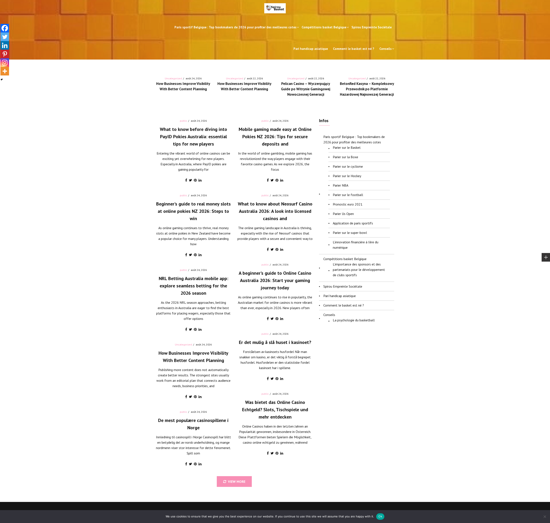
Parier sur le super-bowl (350, 232)
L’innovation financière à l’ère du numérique (355, 245)
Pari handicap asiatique (310, 49)
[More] (4, 71)
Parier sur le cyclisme (348, 166)
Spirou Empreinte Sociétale (371, 27)
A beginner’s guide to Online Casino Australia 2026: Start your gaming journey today (275, 280)
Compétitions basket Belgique (324, 27)
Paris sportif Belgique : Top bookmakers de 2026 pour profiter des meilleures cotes (235, 27)
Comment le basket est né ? (353, 49)
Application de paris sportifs (353, 223)
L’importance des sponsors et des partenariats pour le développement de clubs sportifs (359, 269)
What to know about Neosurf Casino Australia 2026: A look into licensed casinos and (275, 211)
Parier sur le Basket (347, 147)
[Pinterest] (4, 54)
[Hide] (1, 79)
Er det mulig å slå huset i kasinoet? (275, 342)
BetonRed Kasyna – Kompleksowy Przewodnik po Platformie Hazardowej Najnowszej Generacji (367, 89)
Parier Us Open (343, 214)
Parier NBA (340, 185)
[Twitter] (4, 36)
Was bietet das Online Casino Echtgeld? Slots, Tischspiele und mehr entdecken (275, 409)
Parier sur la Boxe (345, 157)
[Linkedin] (4, 45)
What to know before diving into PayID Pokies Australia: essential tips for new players (193, 136)
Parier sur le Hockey (347, 176)
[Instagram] (4, 62)
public (183, 120)
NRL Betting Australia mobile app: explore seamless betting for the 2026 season (193, 285)
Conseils (385, 49)
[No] (544, 516)
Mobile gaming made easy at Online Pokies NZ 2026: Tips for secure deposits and (275, 136)
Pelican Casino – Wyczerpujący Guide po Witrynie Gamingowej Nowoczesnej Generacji (305, 89)
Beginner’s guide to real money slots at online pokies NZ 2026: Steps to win (193, 211)
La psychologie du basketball (354, 320)
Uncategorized (173, 78)
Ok (380, 516)
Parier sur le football (348, 195)
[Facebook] (4, 28)
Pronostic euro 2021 (347, 204)
